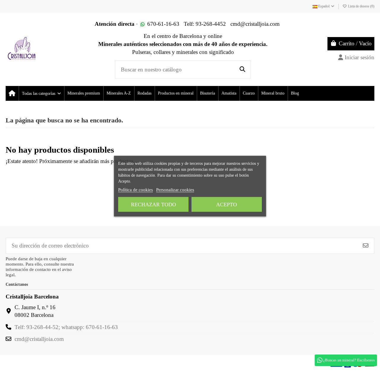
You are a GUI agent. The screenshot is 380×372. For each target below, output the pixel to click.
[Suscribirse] (365, 245)
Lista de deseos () (360, 6)
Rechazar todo (153, 204)
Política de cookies (135, 189)
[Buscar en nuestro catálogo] (242, 69)
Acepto (226, 204)
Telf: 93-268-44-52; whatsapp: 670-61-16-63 (66, 327)
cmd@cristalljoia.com (39, 339)
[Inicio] (12, 93)
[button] (41, 93)
